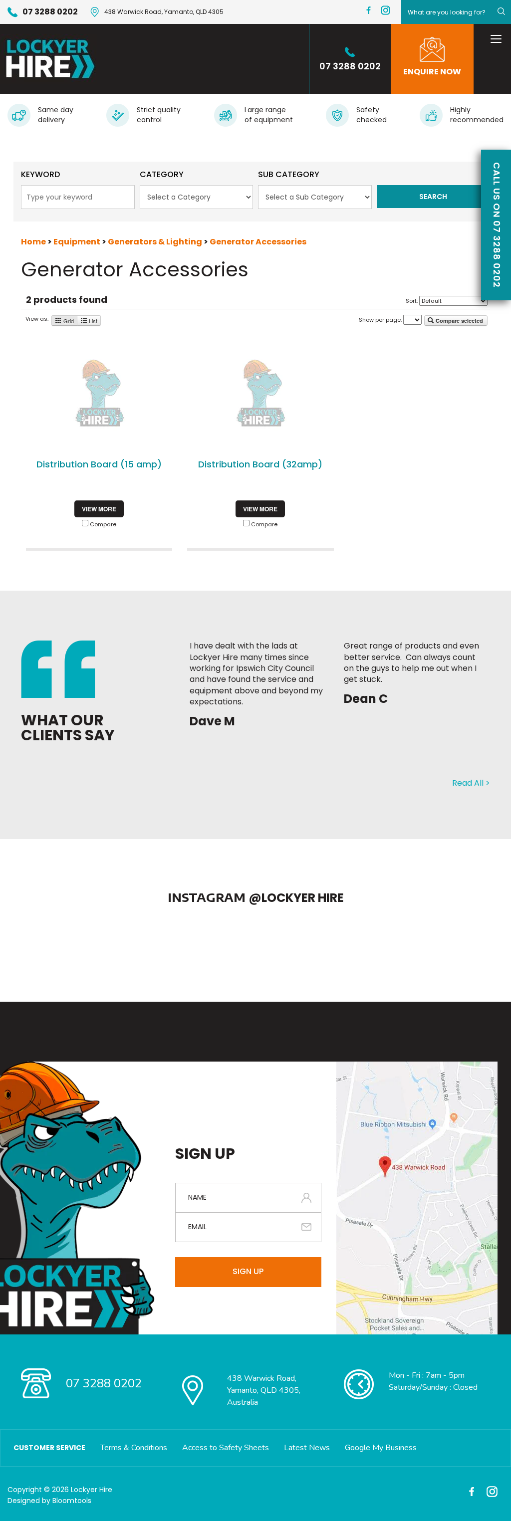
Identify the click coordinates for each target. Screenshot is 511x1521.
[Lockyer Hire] (48, 59)
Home (34, 241)
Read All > (471, 783)
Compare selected (458, 320)
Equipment (77, 241)
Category (162, 174)
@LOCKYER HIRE (296, 897)
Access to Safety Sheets (225, 1447)
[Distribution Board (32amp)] (260, 393)
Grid (68, 321)
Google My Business (381, 1447)
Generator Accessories (258, 241)
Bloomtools (71, 1501)
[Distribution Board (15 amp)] (99, 393)
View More (99, 508)
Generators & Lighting (156, 241)
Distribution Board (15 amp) (99, 464)
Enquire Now (432, 71)
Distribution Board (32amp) (260, 464)
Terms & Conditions (133, 1447)
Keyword (40, 174)
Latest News (307, 1447)
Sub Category (288, 174)
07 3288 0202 (50, 11)
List (92, 321)
